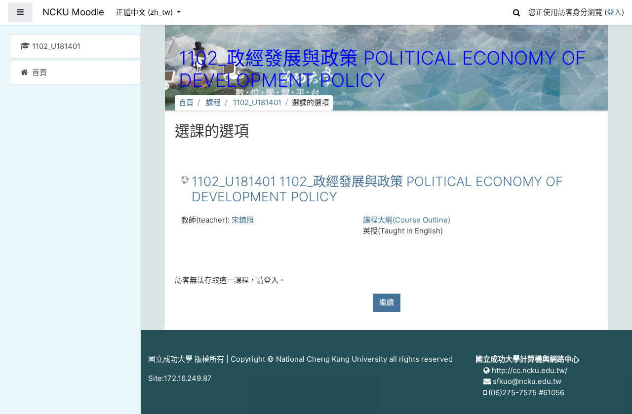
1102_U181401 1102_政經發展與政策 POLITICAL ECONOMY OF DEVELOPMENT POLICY (377, 189)
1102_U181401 (257, 102)
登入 (614, 12)
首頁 (186, 102)
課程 (213, 102)
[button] (516, 11)
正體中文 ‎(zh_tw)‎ (145, 12)
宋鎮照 (243, 220)
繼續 (386, 302)
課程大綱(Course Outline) (406, 220)
